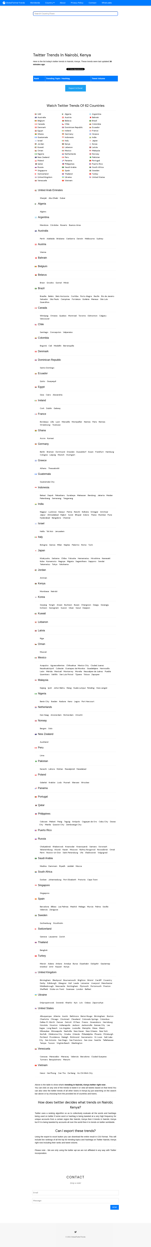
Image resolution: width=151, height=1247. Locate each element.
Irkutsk (57, 849)
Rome (83, 545)
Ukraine (68, 177)
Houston (54, 1025)
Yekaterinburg (46, 849)
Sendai (101, 561)
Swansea (70, 989)
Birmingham (45, 980)
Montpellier (77, 422)
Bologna (43, 545)
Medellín (57, 345)
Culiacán (60, 668)
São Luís (104, 299)
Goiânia (85, 299)
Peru (67, 157)
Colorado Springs (90, 1019)
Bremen (50, 452)
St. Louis (98, 1037)
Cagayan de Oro (89, 821)
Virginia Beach (63, 1043)
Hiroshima (95, 558)
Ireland (68, 130)
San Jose (88, 1040)
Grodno (50, 282)
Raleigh (65, 1037)
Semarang (56, 498)
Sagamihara (81, 561)
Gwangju (105, 605)
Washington (76, 1043)
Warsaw (75, 782)
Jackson (76, 1025)
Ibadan (54, 701)
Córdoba (54, 225)
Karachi (43, 769)
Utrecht (79, 715)
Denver (60, 1022)
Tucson (51, 1043)
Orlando (76, 1034)
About (63, 2)
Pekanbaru (60, 495)
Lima (42, 755)
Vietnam (69, 180)
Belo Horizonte (62, 296)
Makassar (81, 495)
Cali (50, 345)
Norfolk (43, 1034)
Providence (55, 1037)
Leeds (76, 983)
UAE (39, 114)
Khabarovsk (58, 846)
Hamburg (110, 452)
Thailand (69, 174)
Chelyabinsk (45, 846)
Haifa (42, 531)
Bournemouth (69, 980)
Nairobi (54, 591)
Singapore (42, 170)
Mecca (79, 866)
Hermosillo (105, 668)
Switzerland (43, 174)
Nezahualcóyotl (47, 668)
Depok (50, 495)
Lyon (58, 422)
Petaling (91, 688)
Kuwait (41, 147)
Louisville (76, 1028)
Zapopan (95, 674)
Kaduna (62, 701)
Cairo (48, 394)
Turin (90, 545)
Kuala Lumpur (80, 688)
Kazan (65, 849)
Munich (61, 455)
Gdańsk (43, 782)
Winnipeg (44, 315)
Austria (68, 117)
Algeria (68, 114)
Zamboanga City (73, 824)
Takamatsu (45, 564)
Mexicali (58, 671)
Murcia (90, 906)
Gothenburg (45, 923)
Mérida (49, 671)
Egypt (40, 130)
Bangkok (44, 950)
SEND (114, 1207)
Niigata (70, 561)
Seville (105, 906)
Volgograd (102, 852)
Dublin (49, 408)
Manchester (106, 983)
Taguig (67, 821)
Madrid (73, 906)
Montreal (72, 315)
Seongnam (54, 608)
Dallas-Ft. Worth (47, 1022)
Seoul (78, 608)
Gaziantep (105, 963)
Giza (42, 394)
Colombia (96, 124)
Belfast (88, 989)
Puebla (108, 671)
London (79, 989)
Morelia (78, 671)
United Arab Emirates (50, 190)
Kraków (52, 782)
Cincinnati (64, 1019)
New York (103, 1031)
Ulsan (71, 608)
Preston (107, 986)
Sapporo (92, 561)
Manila (48, 824)
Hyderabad (45, 518)
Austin (65, 1016)
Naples (67, 545)
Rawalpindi (70, 769)
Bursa (75, 963)
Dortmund (60, 452)
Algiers (43, 211)
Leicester (85, 983)
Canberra (70, 238)
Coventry (107, 980)
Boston (110, 1016)
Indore (86, 515)
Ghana (41, 134)
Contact (92, 2)
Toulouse (56, 424)
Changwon (86, 605)
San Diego (62, 1040)
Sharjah (43, 198)
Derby (42, 983)
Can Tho (62, 1073)
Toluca (87, 674)
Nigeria (41, 154)
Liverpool (95, 983)
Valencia (44, 909)
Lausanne (53, 936)
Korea (94, 144)
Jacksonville (86, 1025)
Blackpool (57, 980)
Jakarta (101, 495)
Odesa (88, 1002)
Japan (95, 140)
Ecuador (96, 127)
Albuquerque (46, 1016)
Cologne (44, 455)
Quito (42, 381)
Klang (69, 688)
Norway (95, 154)
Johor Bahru (59, 688)
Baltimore (74, 1016)
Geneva (43, 936)
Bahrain (95, 117)
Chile (67, 124)
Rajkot (63, 515)
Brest (42, 282)
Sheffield (44, 989)
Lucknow (53, 512)
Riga (42, 638)
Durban (43, 879)
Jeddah (70, 866)
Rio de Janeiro (107, 296)
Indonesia (69, 137)
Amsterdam (56, 715)
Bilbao (53, 906)
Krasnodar (70, 846)
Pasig (59, 821)
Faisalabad (81, 769)
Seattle (97, 1040)
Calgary (102, 315)
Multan (60, 769)
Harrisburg (108, 1022)
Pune (110, 515)
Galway (57, 408)
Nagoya (61, 561)
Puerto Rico (97, 164)
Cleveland (75, 1019)
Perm (42, 852)
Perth (42, 238)
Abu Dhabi (53, 198)
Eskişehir (95, 963)
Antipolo (76, 821)
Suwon (64, 608)
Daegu (96, 605)
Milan (59, 545)
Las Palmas (63, 906)
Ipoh (50, 688)
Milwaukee (44, 1031)
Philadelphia (87, 1034)
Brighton (82, 980)
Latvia (95, 147)
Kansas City (99, 1025)
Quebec (62, 315)
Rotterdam (68, 715)
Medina (43, 866)
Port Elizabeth (69, 879)
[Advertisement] (75, 35)
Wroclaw (85, 782)
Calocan (43, 821)
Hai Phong (51, 1073)
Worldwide (35, 2)
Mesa (94, 1028)
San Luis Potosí (66, 674)
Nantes (87, 422)
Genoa (52, 545)
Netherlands (70, 154)
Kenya (67, 144)
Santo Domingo (47, 367)
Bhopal (78, 515)
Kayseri (58, 966)
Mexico (68, 150)
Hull (70, 983)
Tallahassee (108, 1040)
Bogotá (43, 345)
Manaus (94, 299)
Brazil (94, 120)
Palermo (75, 545)
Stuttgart (70, 455)
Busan (76, 605)
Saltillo (54, 674)
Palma (98, 906)
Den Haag (44, 715)
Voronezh (102, 846)
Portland (44, 1037)
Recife (96, 296)
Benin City (44, 701)
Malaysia (96, 150)
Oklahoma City (55, 1034)
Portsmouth (96, 986)
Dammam (52, 866)
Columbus (104, 1019)
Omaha (67, 1034)
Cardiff (98, 980)
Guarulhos (44, 302)
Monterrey (68, 671)
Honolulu (44, 1025)
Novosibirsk (102, 849)
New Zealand (43, 157)
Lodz (59, 782)
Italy (67, 140)
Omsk (112, 849)
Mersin (43, 963)
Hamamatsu (83, 558)
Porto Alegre (86, 296)
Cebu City (103, 821)
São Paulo (54, 299)
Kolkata (85, 512)
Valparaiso (68, 332)
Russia (40, 167)
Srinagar (94, 512)
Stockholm (58, 923)
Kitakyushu (45, 558)
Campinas (65, 299)
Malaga (82, 906)
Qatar (40, 164)
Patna (69, 512)
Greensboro (95, 1022)
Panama (68, 160)
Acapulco (44, 665)
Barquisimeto (55, 1059)
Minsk (66, 282)
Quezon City (58, 824)
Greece (95, 134)
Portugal (96, 160)
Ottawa (53, 315)
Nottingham (72, 986)
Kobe (42, 561)
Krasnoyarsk (82, 846)
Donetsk (60, 1002)
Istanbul (43, 966)
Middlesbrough (47, 986)
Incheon (43, 608)
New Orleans (91, 1031)
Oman (40, 150)
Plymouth (84, 986)
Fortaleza (76, 299)
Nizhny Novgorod (87, 849)
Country (49, 2)
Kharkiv (69, 1002)
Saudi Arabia (70, 167)
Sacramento (87, 1037)
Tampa (43, 1043)
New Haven (79, 1031)
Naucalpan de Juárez (93, 671)
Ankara (59, 963)
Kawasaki (106, 558)
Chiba (64, 558)
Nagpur (43, 512)
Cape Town (92, 879)
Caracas (44, 1056)
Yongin (52, 605)
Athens (43, 468)
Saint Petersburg (70, 852)
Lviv (81, 1002)
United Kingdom (45, 177)
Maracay (65, 1056)
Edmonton (92, 315)
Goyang (43, 605)
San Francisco (75, 1040)
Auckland (44, 742)
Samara (93, 846)
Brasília (43, 296)
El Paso (77, 1022)
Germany (69, 134)
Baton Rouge (86, 1016)
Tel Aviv (49, 531)
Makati (52, 821)
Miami (102, 1028)
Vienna (43, 252)
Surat (70, 515)
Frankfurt (99, 452)
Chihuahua (71, 665)
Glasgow (62, 983)
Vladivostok (90, 852)
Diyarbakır (84, 963)
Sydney (100, 238)
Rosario (63, 225)
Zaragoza (53, 909)
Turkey (95, 174)
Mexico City (83, 665)
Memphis (86, 1028)
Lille (52, 422)
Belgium (41, 120)
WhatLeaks (107, 2)
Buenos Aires (75, 225)
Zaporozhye (97, 1002)
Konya (66, 966)
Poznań (67, 782)
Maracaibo (54, 1056)
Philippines (69, 164)
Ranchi (77, 512)
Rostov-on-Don (53, 852)
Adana (51, 963)
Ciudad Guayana (98, 1056)
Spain (67, 170)
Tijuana (78, 674)
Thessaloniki (53, 468)
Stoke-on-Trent (57, 989)
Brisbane (60, 238)
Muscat (43, 652)
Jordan (41, 144)
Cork (42, 408)
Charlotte (44, 1019)
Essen (90, 452)
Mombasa (44, 591)
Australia (42, 117)
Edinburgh (51, 983)
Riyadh (62, 866)
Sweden (95, 170)
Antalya (67, 963)
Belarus (68, 120)
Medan (109, 495)
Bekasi (43, 495)
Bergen (43, 728)
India (94, 137)
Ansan (59, 605)
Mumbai (102, 515)
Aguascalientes (57, 665)
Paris (94, 422)
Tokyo (54, 564)
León (42, 671)
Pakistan (96, 157)
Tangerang (68, 498)
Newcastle (60, 986)
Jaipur (43, 515)
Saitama (55, 558)
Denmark (42, 127)
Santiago (44, 332)
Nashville (68, 1031)
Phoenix (98, 1034)
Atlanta (57, 1016)
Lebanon (69, 147)
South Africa (98, 167)
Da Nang (71, 1073)
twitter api (72, 1150)
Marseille (66, 422)
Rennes (102, 422)
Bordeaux (44, 422)
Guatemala (43, 137)
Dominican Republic (74, 127)
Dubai (62, 198)
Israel (40, 140)
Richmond (74, 1037)
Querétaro (45, 674)
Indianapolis (64, 1025)
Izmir (51, 966)
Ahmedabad (53, 515)
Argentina (96, 114)
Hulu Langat (101, 688)
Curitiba (74, 296)
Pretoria (81, 879)
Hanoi (42, 1073)
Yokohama (64, 564)
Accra (42, 438)
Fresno (85, 1022)
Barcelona (44, 906)
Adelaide (51, 238)
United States (98, 177)
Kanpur (61, 512)
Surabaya (71, 495)
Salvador (44, 299)
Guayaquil (51, 381)
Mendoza (44, 225)
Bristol (90, 980)
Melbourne (90, 238)
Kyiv (75, 1002)
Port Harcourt (88, 701)
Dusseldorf (81, 452)
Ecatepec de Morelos (75, 668)
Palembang (45, 498)
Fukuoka (72, 558)
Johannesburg (54, 879)
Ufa (81, 852)
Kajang (43, 688)
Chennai (66, 518)
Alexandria (57, 394)
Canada (41, 124)
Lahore (52, 769)
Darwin (80, 238)
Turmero (44, 1059)
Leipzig (53, 455)
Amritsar (104, 512)
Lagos (77, 701)
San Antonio (50, 1040)
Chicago (54, 1019)
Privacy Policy (77, 2)
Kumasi (50, 438)
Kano (70, 701)
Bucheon (68, 605)
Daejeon (86, 608)
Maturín (66, 1059)
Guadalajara (92, 668)
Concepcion (55, 332)
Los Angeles (64, 1028)
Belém (51, 296)
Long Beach (52, 1028)
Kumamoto (51, 561)
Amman (43, 578)
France (95, 130)
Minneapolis (56, 1031)
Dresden (71, 452)
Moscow (74, 849)
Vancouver (45, 318)
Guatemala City (47, 482)
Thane (94, 515)
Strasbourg (45, 424)
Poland (41, 160)
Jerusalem (59, 531)
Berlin (42, 452)
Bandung (92, 495)
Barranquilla (68, 345)
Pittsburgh (108, 1034)
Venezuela (42, 180)
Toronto (82, 315)
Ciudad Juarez (97, 665)
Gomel (59, 282)
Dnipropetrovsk (47, 1002)
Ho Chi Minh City (85, 1073)
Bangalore (56, 518)
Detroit (68, 1022)
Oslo (50, 728)
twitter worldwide (107, 1122)
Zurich (62, 936)
